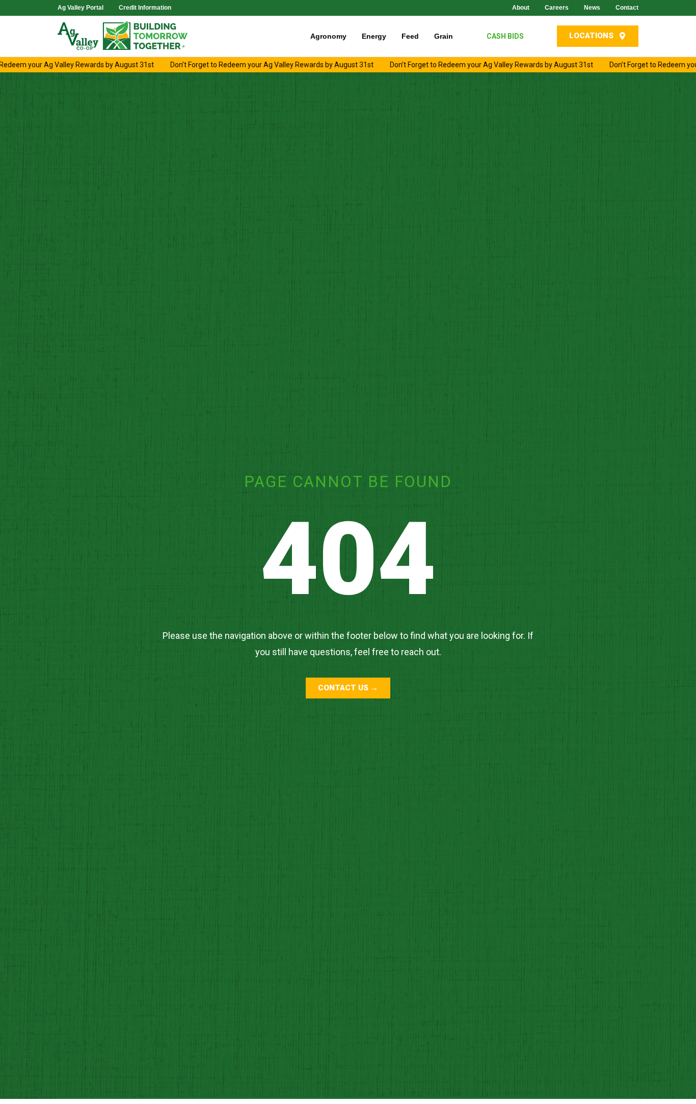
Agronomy (328, 36)
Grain (443, 36)
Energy (374, 36)
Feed (410, 36)
